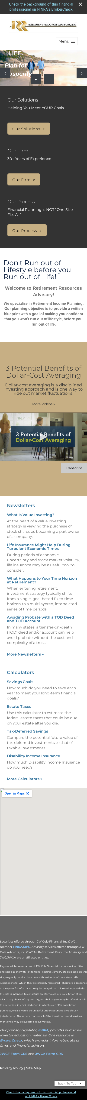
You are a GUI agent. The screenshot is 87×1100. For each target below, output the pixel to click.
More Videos (43, 404)
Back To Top (67, 1083)
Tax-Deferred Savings (27, 731)
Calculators (20, 672)
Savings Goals (20, 682)
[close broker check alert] (80, 4)
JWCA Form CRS (49, 1054)
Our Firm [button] (21, 180)
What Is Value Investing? (30, 515)
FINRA (17, 947)
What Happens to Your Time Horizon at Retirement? (42, 580)
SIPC (26, 947)
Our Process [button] (24, 230)
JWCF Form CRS (13, 1054)
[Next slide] (82, 73)
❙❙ (49, 79)
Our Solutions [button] (26, 129)
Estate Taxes (19, 706)
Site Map (33, 1068)
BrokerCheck (11, 1040)
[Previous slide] (5, 73)
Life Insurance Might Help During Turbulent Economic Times (39, 547)
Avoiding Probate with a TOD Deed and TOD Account (40, 619)
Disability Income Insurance (33, 756)
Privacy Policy (11, 1068)
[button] (67, 41)
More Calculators (24, 779)
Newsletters (21, 505)
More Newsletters (25, 654)
